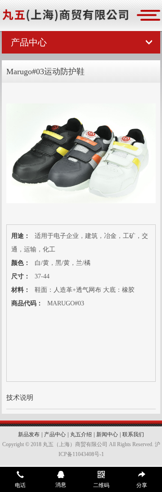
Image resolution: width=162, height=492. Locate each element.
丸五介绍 (81, 434)
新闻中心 (107, 434)
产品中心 (55, 434)
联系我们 (133, 434)
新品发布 (29, 434)
